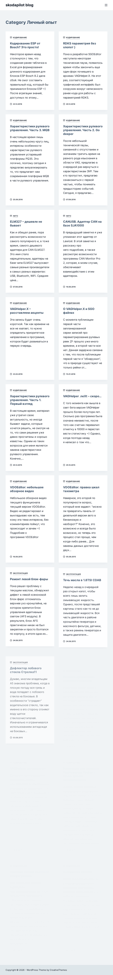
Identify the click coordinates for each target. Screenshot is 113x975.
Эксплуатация (20, 573)
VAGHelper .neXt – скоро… (82, 396)
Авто (15, 216)
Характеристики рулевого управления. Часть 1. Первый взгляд (29, 400)
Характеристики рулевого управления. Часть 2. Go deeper (83, 130)
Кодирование (20, 37)
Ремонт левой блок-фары (29, 579)
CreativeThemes (58, 970)
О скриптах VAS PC (77, 868)
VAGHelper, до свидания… (29, 754)
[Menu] (106, 5)
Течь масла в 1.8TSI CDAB (82, 579)
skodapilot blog (19, 5)
